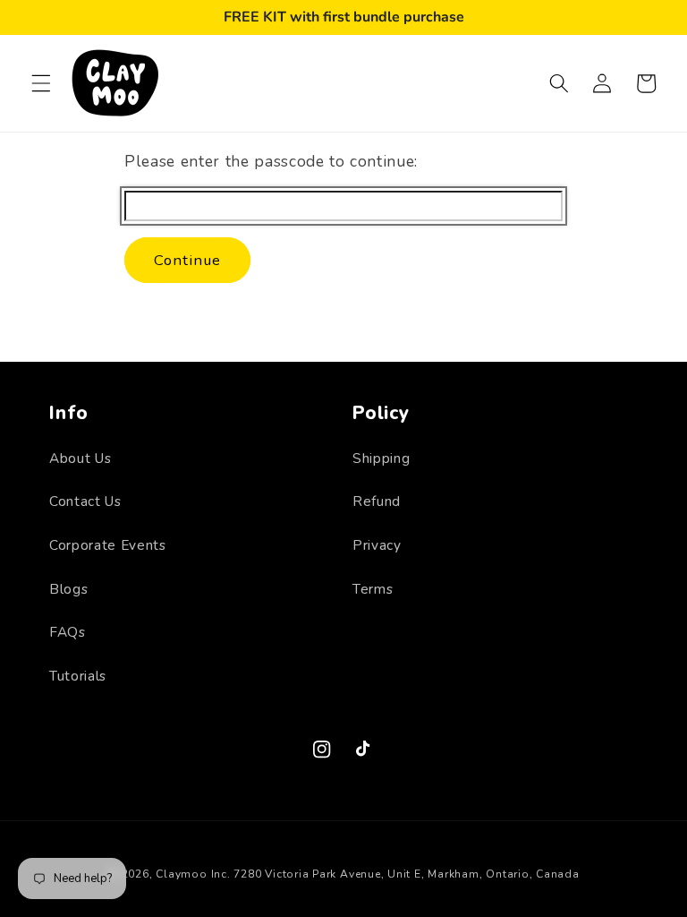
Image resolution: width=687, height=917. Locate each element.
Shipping (381, 458)
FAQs (67, 631)
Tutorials (77, 675)
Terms (372, 588)
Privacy (377, 545)
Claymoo (181, 874)
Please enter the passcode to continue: (271, 161)
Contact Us (85, 501)
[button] (41, 83)
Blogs (68, 588)
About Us (80, 458)
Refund (376, 501)
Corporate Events (107, 545)
